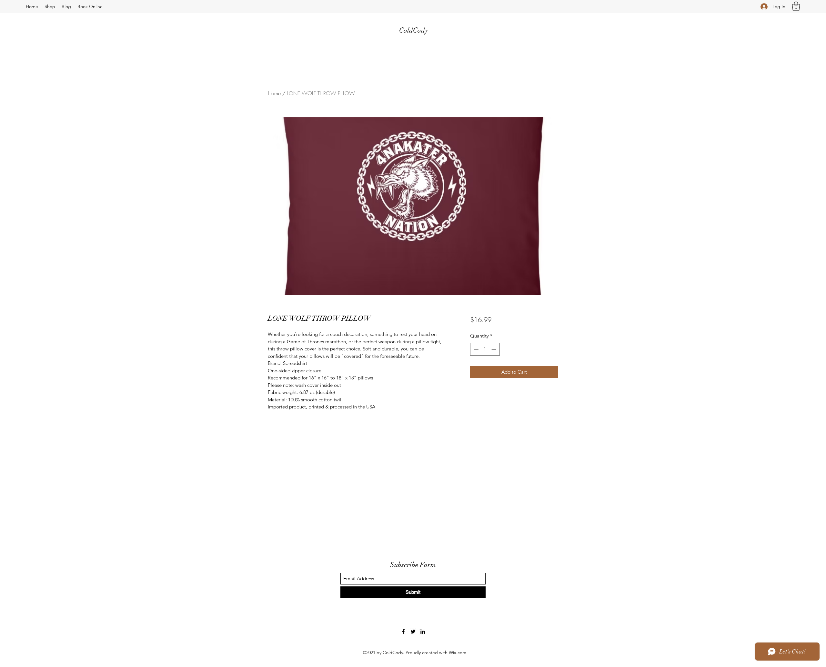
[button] (796, 6)
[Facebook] (403, 631)
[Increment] (494, 349)
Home (274, 93)
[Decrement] (475, 349)
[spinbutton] (484, 349)
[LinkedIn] (422, 631)
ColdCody (413, 30)
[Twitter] (413, 631)
